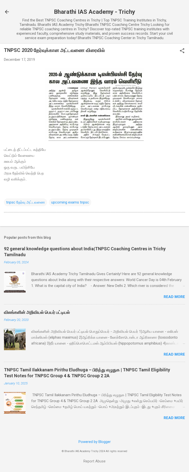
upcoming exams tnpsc (70, 202)
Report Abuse (94, 461)
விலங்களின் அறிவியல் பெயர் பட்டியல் (37, 312)
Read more (174, 297)
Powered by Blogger (95, 442)
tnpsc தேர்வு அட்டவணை (25, 202)
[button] (182, 51)
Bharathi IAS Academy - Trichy (94, 11)
